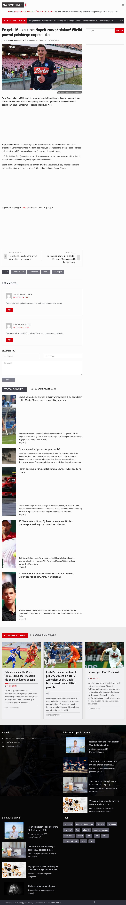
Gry (77, 830)
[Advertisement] (42, 125)
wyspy (104, 836)
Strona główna (13, 12)
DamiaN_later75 (20, 294)
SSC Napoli (58, 272)
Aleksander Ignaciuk (15, 40)
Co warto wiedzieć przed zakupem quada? (39, 449)
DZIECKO (100, 824)
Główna (29, 12)
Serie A (46, 272)
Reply (9, 310)
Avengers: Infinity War (84, 824)
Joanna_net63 (19, 324)
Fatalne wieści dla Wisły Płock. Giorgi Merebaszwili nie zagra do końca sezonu (20, 676)
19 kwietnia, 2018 (36, 40)
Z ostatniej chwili (70, 841)
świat (83, 841)
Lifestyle (86, 830)
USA (96, 836)
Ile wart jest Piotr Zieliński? (103, 672)
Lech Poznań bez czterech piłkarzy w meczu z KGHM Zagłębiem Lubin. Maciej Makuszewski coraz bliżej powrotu (61, 680)
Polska (80, 836)
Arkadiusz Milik (18, 272)
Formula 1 (68, 830)
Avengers (68, 824)
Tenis (89, 836)
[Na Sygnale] (14, 5)
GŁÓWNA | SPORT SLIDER (43, 12)
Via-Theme (56, 903)
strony (25, 207)
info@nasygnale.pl (13, 746)
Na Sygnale (23, 903)
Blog (22, 12)
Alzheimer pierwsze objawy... (42, 886)
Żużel (92, 841)
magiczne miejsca (101, 830)
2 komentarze (53, 40)
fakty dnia (112, 824)
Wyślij (8, 380)
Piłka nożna (33, 272)
